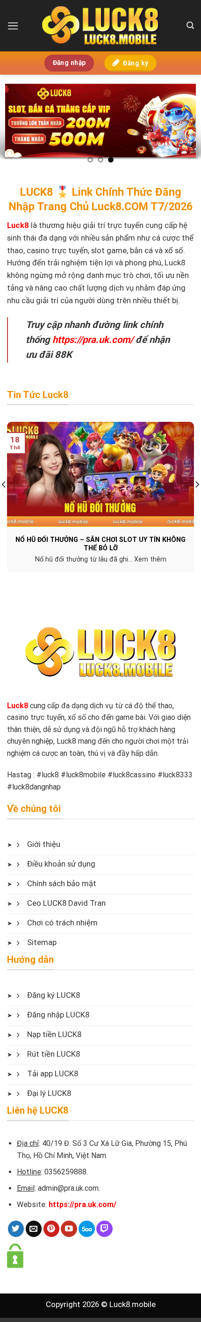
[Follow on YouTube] (69, 1229)
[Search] (190, 25)
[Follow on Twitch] (104, 1229)
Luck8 (17, 705)
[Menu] (13, 26)
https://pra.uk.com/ (92, 339)
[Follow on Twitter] (16, 1229)
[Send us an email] (34, 1229)
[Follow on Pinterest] (51, 1229)
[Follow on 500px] (87, 1229)
